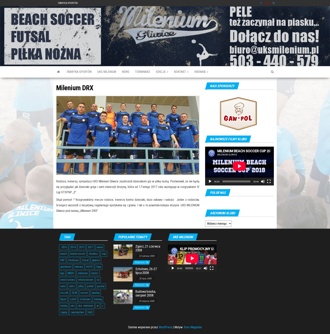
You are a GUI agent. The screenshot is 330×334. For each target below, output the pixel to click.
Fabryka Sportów (68, 3)
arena (100, 247)
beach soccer (77, 253)
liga (62, 273)
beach (63, 253)
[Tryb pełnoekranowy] (269, 181)
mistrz (94, 273)
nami (63, 286)
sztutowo (85, 299)
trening (98, 299)
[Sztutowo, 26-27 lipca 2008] (123, 274)
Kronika (200, 72)
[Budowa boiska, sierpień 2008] (123, 296)
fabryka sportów (79, 72)
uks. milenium (85, 305)
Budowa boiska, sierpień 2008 (145, 293)
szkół (73, 299)
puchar (101, 286)
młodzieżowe (85, 279)
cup (104, 253)
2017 (90, 247)
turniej (63, 305)
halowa (79, 266)
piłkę (81, 286)
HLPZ (89, 266)
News (125, 72)
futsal (85, 260)
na (98, 279)
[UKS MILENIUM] (58, 72)
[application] (239, 166)
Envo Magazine (193, 327)
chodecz (93, 253)
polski (90, 286)
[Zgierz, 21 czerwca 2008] (123, 251)
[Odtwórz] (210, 181)
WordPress (165, 327)
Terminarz (142, 72)
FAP (62, 260)
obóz (72, 286)
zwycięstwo (77, 312)
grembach (65, 266)
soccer (84, 292)
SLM (74, 292)
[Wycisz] (263, 181)
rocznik (64, 292)
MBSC (71, 273)
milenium (83, 273)
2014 (73, 247)
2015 (81, 247)
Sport (63, 299)
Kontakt (180, 72)
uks (73, 305)
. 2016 (63, 247)
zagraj (63, 312)
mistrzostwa (67, 279)
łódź (90, 312)
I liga (98, 266)
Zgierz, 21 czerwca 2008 (147, 248)
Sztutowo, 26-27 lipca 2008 (146, 271)
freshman (73, 260)
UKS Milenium (106, 72)
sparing (95, 292)
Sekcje (161, 72)
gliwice (96, 260)
